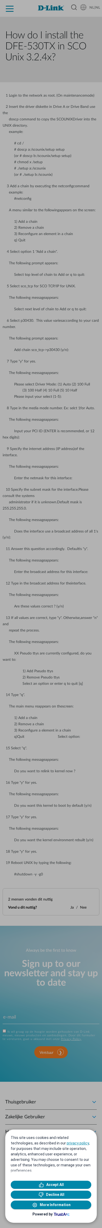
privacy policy (78, 1143)
